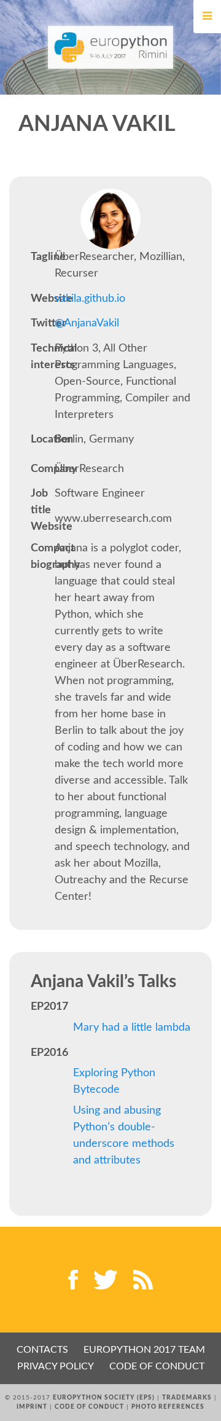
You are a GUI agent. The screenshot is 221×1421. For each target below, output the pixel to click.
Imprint (32, 1407)
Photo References (167, 1407)
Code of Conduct (156, 1366)
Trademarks (187, 1398)
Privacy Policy (55, 1366)
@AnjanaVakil (87, 323)
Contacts (42, 1350)
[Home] (111, 47)
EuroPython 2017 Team (144, 1350)
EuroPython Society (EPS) (104, 1398)
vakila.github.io (90, 298)
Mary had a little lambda (131, 1027)
